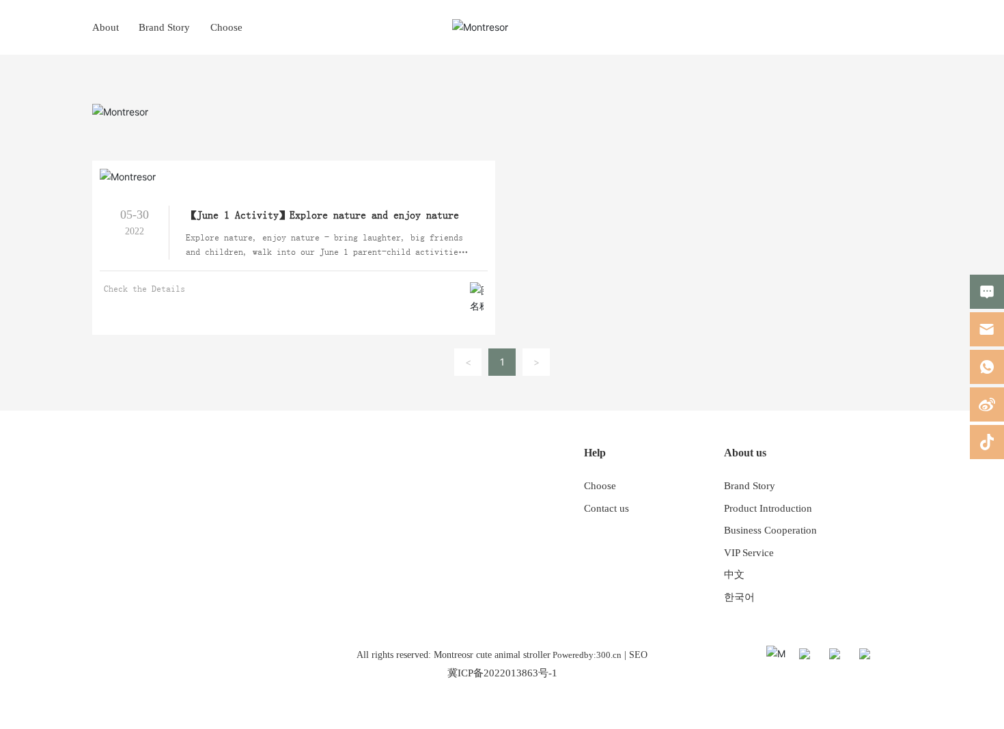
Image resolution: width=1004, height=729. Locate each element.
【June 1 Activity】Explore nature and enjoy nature (322, 215)
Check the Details (144, 289)
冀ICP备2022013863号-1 (502, 673)
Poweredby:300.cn (586, 655)
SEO (638, 655)
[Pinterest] (899, 655)
